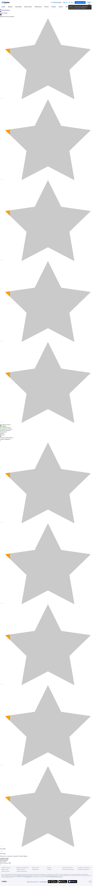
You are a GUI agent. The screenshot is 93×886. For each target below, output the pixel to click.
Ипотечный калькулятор (68, 869)
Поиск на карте (35, 867)
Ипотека (47, 6)
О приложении (43, 881)
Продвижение (35, 869)
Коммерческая (38, 6)
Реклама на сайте (21, 869)
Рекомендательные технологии (56, 876)
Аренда (3, 6)
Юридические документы (23, 867)
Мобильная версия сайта (33, 881)
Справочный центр (5, 867)
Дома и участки (28, 6)
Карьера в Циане (5, 871)
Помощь (49, 869)
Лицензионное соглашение (52, 875)
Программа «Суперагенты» (84, 867)
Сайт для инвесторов (22, 871)
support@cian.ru (28, 876)
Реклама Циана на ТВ (67, 867)
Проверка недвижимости (84, 869)
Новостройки (18, 6)
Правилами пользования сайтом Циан (24, 875)
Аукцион (49, 867)
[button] (90, 6)
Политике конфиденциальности (7, 876)
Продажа (10, 6)
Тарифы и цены (5, 869)
